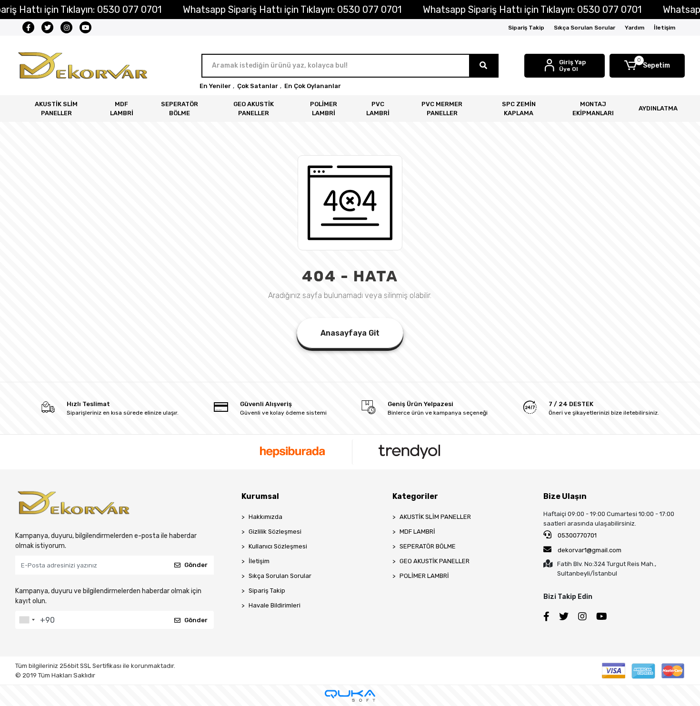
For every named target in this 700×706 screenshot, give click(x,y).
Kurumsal (260, 496)
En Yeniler (215, 85)
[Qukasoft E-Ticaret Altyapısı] (350, 696)
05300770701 (576, 535)
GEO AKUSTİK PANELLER (253, 108)
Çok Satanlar (257, 85)
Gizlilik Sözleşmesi (275, 531)
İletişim (664, 27)
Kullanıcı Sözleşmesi (278, 546)
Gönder (196, 564)
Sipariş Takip (526, 27)
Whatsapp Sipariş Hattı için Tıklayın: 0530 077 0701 (292, 9)
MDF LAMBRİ (121, 108)
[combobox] (27, 619)
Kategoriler (415, 496)
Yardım (634, 27)
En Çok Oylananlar (312, 85)
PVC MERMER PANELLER (441, 108)
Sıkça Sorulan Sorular (584, 27)
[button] (647, 66)
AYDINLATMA (658, 108)
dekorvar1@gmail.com (589, 550)
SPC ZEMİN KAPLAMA (519, 108)
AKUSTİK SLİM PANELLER (56, 108)
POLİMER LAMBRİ (323, 108)
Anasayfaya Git (350, 333)
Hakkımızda (265, 516)
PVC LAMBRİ (378, 108)
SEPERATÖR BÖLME (179, 108)
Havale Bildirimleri (274, 605)
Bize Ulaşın (565, 496)
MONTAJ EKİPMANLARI (593, 108)
